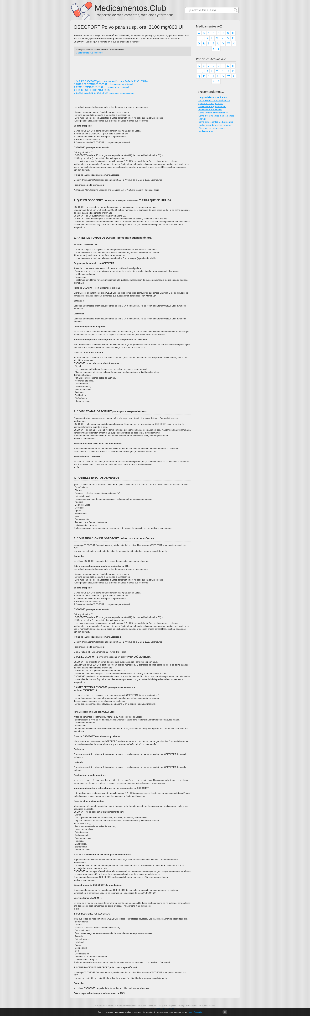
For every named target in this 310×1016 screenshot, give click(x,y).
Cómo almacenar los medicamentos (215, 121)
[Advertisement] (132, 66)
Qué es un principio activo (210, 103)
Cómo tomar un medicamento (213, 112)
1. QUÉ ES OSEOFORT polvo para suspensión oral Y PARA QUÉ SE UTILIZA (111, 81)
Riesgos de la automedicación (212, 97)
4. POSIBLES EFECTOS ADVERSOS (92, 90)
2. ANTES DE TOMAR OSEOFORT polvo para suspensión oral (103, 84)
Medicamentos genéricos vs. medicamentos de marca (212, 108)
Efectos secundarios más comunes (214, 124)
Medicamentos (121, 8)
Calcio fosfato (82, 53)
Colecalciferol (96, 53)
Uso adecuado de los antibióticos (214, 100)
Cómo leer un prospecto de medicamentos (211, 129)
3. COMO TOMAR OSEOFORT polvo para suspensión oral (101, 87)
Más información (195, 1012)
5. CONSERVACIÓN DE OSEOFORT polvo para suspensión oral (104, 93)
